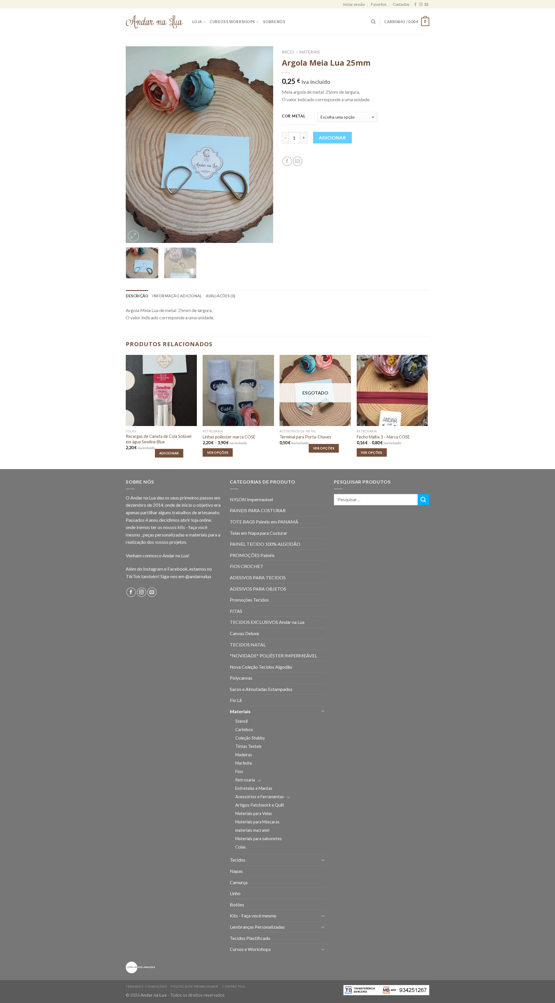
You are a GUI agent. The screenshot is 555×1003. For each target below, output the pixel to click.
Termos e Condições (146, 986)
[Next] (263, 144)
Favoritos (378, 4)
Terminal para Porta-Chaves (305, 436)
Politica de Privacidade (194, 986)
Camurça (238, 882)
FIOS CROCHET (246, 566)
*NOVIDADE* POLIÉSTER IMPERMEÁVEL (273, 655)
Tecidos (237, 859)
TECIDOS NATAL (248, 644)
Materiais (309, 52)
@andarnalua (198, 576)
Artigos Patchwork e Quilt (259, 805)
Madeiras (243, 754)
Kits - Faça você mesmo (253, 915)
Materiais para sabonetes (258, 838)
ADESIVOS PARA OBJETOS (258, 588)
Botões (237, 904)
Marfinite (243, 763)
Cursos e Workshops (232, 21)
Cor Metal (293, 116)
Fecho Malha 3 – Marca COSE (383, 436)
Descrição (137, 296)
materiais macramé (252, 830)
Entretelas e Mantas (253, 788)
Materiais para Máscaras (257, 821)
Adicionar (332, 137)
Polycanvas (241, 678)
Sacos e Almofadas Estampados (261, 689)
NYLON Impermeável (251, 499)
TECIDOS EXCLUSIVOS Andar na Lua (267, 622)
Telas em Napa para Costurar (258, 533)
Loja (197, 21)
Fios (239, 771)
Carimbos (244, 729)
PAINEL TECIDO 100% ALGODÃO (265, 544)
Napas (236, 871)
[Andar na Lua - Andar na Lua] (155, 22)
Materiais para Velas (253, 813)
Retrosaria (245, 779)
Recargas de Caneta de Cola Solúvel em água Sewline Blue (158, 439)
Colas (240, 847)
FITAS (236, 611)
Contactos (401, 4)
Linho (235, 893)
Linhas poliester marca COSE (229, 436)
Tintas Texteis (248, 746)
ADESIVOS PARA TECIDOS (258, 577)
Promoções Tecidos (249, 599)
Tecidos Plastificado (250, 938)
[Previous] (136, 144)
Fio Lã (236, 700)
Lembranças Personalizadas (257, 927)
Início (288, 52)
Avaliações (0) (220, 296)
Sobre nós (274, 21)
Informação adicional (177, 296)
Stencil (241, 721)
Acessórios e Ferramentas (259, 796)
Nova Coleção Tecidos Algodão (261, 667)
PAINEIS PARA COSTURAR (258, 510)
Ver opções (217, 452)
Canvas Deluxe (244, 633)
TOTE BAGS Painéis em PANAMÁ (264, 521)
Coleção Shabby (250, 737)
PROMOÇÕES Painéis (252, 555)
